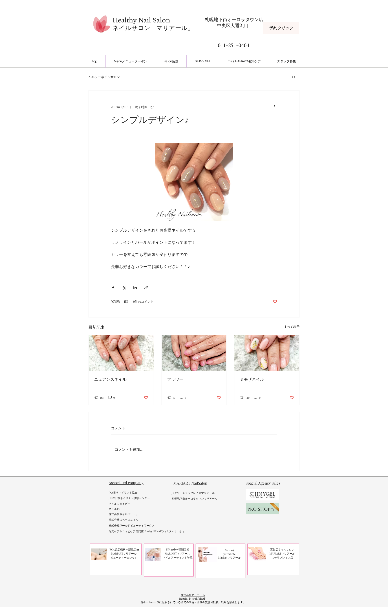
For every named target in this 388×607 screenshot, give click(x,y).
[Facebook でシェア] (113, 287)
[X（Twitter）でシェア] (124, 287)
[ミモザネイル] (266, 353)
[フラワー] (194, 353)
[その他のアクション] (274, 106)
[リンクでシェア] (146, 287)
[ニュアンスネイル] (121, 353)
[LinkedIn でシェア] (135, 287)
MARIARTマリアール (282, 553)
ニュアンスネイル (110, 379)
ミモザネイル (252, 379)
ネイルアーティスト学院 (177, 557)
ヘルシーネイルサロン (104, 77)
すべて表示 (292, 326)
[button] (294, 77)
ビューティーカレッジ (123, 557)
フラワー (175, 379)
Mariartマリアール (229, 557)
